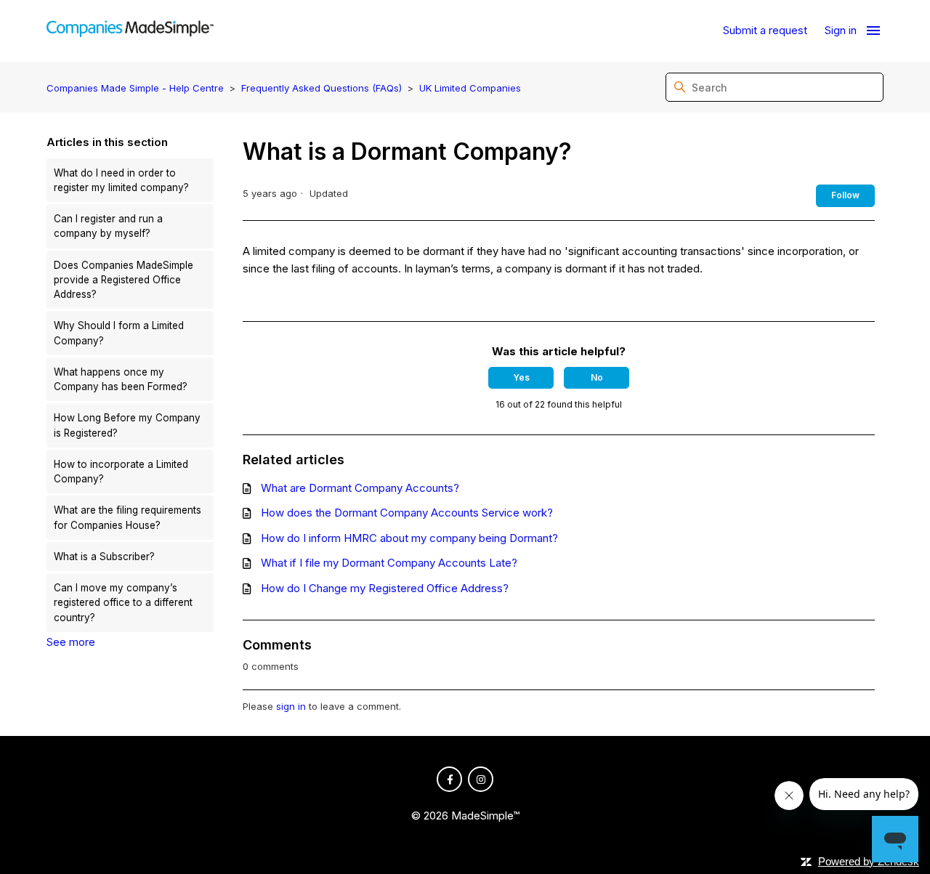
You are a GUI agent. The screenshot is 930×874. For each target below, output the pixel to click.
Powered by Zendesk (868, 861)
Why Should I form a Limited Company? (119, 333)
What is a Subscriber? (104, 556)
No (597, 377)
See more (70, 642)
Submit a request (765, 30)
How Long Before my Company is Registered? (127, 425)
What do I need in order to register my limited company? (121, 180)
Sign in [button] (841, 30)
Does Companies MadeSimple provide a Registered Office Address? (123, 280)
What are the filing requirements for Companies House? (127, 517)
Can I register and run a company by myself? (108, 226)
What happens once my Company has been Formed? (120, 379)
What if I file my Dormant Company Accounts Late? (389, 563)
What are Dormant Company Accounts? (360, 488)
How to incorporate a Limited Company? (121, 471)
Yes (521, 377)
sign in (291, 706)
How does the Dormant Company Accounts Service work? (407, 512)
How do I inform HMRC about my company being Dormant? (409, 538)
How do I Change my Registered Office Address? (385, 588)
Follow (845, 195)
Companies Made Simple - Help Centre (135, 88)
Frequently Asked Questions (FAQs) (321, 88)
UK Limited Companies (470, 88)
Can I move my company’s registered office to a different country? (123, 602)
